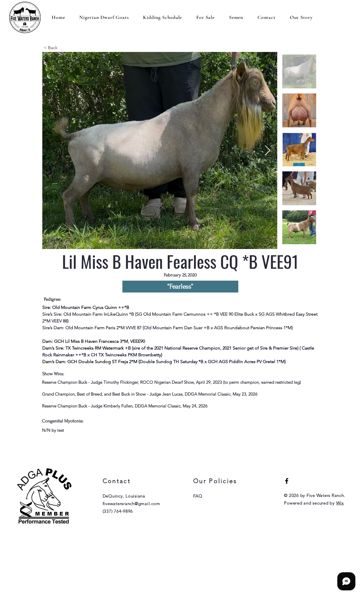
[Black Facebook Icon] (286, 481)
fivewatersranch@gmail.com (131, 503)
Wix (340, 503)
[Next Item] (267, 150)
